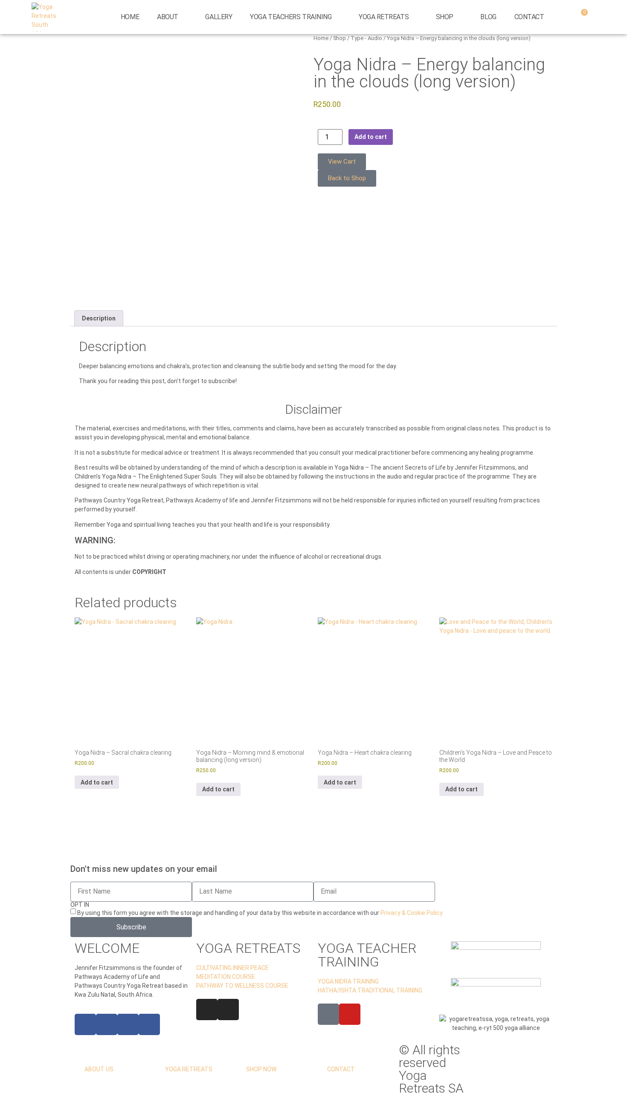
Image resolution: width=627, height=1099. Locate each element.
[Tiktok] (328, 1014)
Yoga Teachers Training (290, 17)
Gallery (218, 17)
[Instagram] (207, 1009)
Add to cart (370, 136)
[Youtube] (349, 1014)
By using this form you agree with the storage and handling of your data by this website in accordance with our (260, 912)
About (167, 17)
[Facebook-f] (85, 1024)
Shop (444, 17)
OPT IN (79, 905)
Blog (488, 17)
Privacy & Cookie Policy (411, 912)
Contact (529, 17)
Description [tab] (99, 318)
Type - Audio (366, 38)
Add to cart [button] (97, 782)
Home (130, 17)
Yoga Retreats (384, 17)
